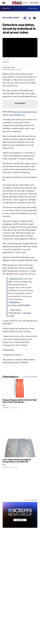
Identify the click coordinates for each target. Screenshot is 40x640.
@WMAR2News (14, 302)
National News (11, 18)
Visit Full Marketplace (30, 376)
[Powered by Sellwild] (34, 500)
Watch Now (34, 2)
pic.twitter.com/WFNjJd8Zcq (19, 305)
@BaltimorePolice (16, 278)
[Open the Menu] (4, 3)
